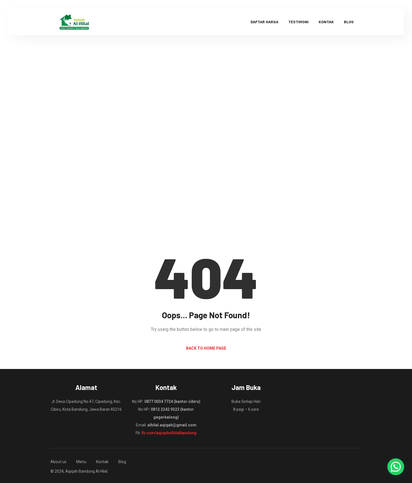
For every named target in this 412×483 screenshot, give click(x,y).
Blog (349, 21)
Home (186, 163)
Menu (81, 461)
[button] (395, 466)
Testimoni (298, 21)
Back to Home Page (206, 348)
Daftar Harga (264, 21)
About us (58, 461)
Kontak (326, 21)
